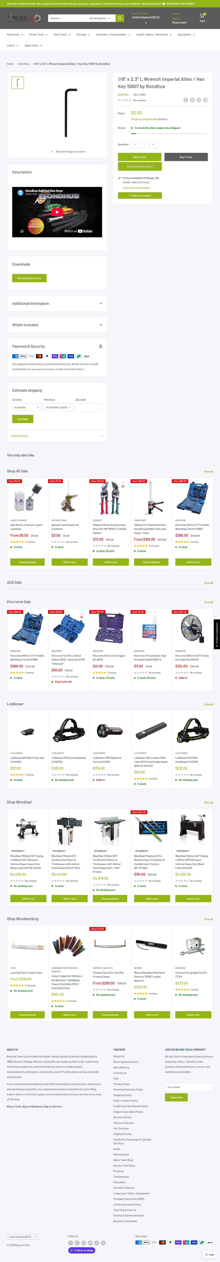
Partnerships (121, 1154)
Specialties (184, 34)
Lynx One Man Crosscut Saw (26, 972)
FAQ (115, 1078)
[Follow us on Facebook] (70, 1242)
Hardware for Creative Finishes (65, 970)
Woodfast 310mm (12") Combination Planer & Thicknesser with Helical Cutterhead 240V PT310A (66, 861)
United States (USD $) (20, 1236)
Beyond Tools (59, 520)
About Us (118, 1056)
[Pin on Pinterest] (192, 99)
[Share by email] (205, 99)
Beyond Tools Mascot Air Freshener (65, 527)
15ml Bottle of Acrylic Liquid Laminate (26, 527)
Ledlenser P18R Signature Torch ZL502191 (107, 759)
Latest (11, 45)
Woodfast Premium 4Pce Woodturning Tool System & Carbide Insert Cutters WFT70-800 (149, 861)
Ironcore (180, 968)
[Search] (120, 18)
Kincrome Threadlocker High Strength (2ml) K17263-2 (150, 657)
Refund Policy (19, 435)
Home (10, 63)
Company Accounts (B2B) (128, 1198)
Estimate (22, 418)
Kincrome (180, 520)
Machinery (13, 34)
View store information (136, 187)
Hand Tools (60, 34)
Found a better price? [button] (140, 166)
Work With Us (121, 1067)
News (116, 1148)
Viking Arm (140, 520)
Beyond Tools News (125, 1221)
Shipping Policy (122, 1095)
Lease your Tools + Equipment (131, 1193)
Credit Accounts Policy (127, 1204)
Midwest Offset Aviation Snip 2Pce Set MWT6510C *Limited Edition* (109, 529)
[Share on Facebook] (185, 99)
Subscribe (176, 1097)
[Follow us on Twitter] (77, 1242)
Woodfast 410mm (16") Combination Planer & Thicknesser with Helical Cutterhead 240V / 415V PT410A (107, 863)
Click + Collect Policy (125, 1100)
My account (179, 22)
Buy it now (186, 156)
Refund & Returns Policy (128, 1089)
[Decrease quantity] (135, 144)
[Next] (213, 523)
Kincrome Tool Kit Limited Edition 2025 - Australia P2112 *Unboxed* (68, 659)
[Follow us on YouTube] (90, 1242)
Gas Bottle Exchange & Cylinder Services (132, 1141)
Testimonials (121, 1176)
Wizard (138, 968)
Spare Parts (31, 45)
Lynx (13, 968)
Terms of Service (123, 1122)
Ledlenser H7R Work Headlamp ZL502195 (186, 759)
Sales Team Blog (123, 1159)
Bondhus (24, 63)
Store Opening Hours (126, 1061)
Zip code (80, 399)
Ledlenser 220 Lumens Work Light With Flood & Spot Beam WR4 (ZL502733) (151, 761)
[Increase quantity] (153, 144)
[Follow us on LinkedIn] (103, 1242)
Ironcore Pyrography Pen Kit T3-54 (191, 974)
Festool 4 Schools (124, 1187)
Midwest (97, 520)
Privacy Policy (121, 1084)
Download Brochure (29, 278)
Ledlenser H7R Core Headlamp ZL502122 (69, 759)
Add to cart (139, 156)
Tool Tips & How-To (124, 1209)
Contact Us (120, 1072)
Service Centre (122, 1117)
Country (17, 399)
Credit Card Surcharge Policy (130, 1106)
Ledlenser (16, 753)
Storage (81, 34)
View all (209, 471)
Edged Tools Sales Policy (128, 1111)
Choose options (27, 562)
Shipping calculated (142, 119)
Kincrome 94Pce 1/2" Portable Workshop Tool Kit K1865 (192, 527)
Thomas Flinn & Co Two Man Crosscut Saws (108, 974)
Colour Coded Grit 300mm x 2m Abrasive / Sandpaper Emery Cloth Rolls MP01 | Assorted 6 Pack (67, 982)
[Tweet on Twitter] (198, 99)
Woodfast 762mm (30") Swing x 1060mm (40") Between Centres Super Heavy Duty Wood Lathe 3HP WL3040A (26, 861)
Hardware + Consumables (111, 34)
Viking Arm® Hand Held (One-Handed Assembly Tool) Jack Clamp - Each (150, 529)
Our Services (121, 1128)
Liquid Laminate (18, 520)
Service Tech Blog (124, 1165)
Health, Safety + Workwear (152, 34)
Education (119, 1182)
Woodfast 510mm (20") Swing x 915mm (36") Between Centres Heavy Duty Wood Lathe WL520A (191, 861)
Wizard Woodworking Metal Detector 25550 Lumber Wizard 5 (149, 976)
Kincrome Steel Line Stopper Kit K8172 (109, 657)
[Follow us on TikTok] (96, 1242)
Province (49, 399)
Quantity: (123, 144)
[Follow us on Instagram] (83, 1242)
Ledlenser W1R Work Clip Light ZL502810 (27, 759)
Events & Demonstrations (129, 1215)
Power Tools (36, 34)
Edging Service (122, 1133)
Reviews (118, 1171)
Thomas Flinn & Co (103, 968)
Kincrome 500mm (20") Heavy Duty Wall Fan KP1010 (192, 657)
